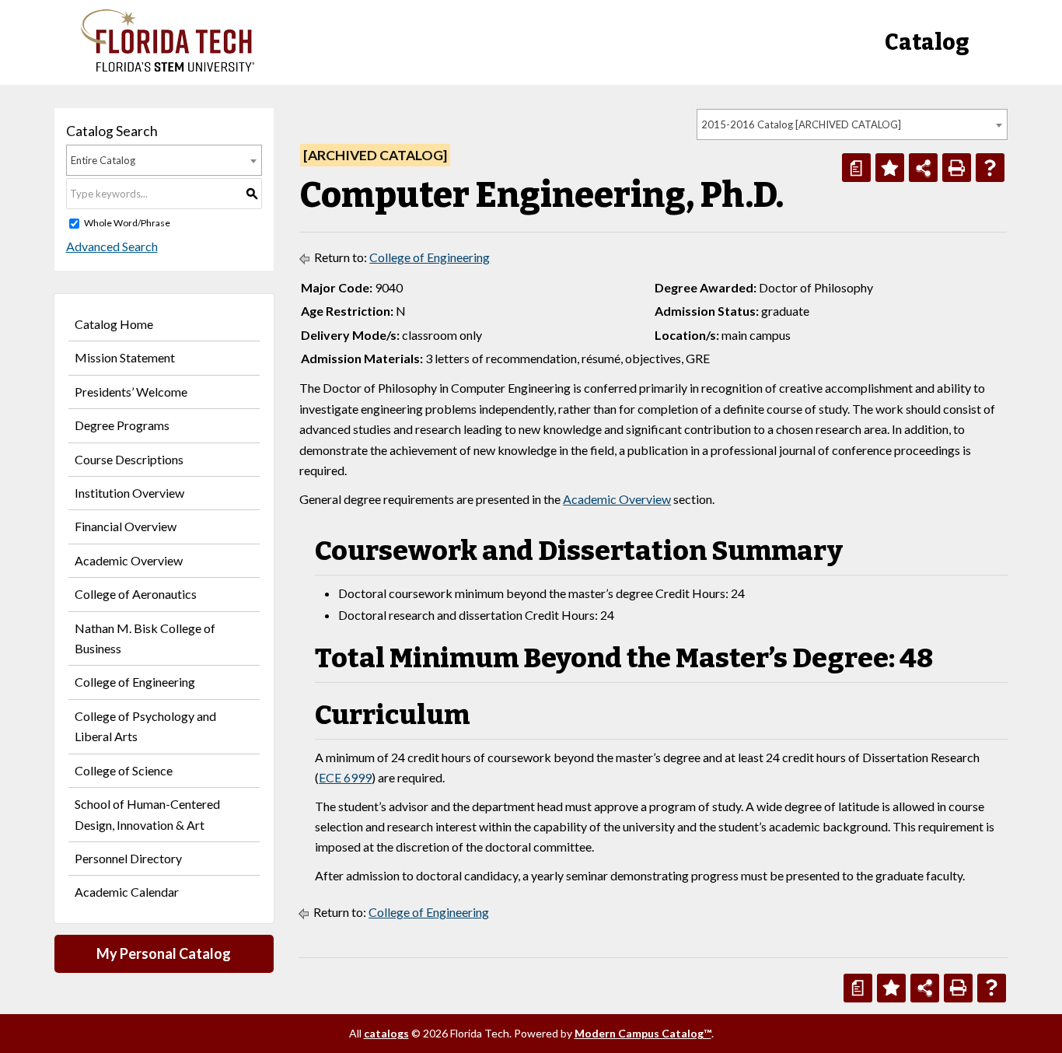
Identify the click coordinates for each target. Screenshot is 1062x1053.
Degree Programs (122, 425)
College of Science (124, 770)
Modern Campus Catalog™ (643, 1033)
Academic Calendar (127, 891)
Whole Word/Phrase (127, 223)
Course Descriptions (129, 459)
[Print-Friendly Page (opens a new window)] (956, 167)
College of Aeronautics (136, 593)
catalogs (386, 1033)
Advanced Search (112, 246)
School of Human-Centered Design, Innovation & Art (147, 813)
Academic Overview (129, 560)
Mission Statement (125, 357)
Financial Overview (125, 526)
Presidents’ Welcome (131, 391)
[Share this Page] (923, 167)
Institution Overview (129, 492)
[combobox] (852, 124)
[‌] (167, 67)
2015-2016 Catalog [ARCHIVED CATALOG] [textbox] (801, 124)
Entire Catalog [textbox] (103, 160)
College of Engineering (135, 681)
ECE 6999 (345, 777)
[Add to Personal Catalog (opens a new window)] (889, 167)
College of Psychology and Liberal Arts (145, 725)
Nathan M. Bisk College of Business (145, 638)
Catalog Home (114, 324)
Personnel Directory (128, 858)
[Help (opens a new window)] (990, 167)
